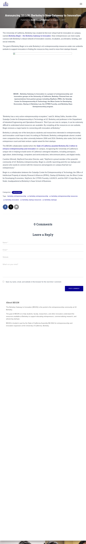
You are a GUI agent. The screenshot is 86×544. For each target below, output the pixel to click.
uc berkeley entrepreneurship (37, 196)
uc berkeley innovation (11, 200)
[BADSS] (7, 4)
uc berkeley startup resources (30, 200)
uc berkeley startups (49, 200)
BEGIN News (17, 192)
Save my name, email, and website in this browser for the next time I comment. (34, 282)
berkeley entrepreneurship (17, 196)
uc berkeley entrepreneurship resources (63, 196)
